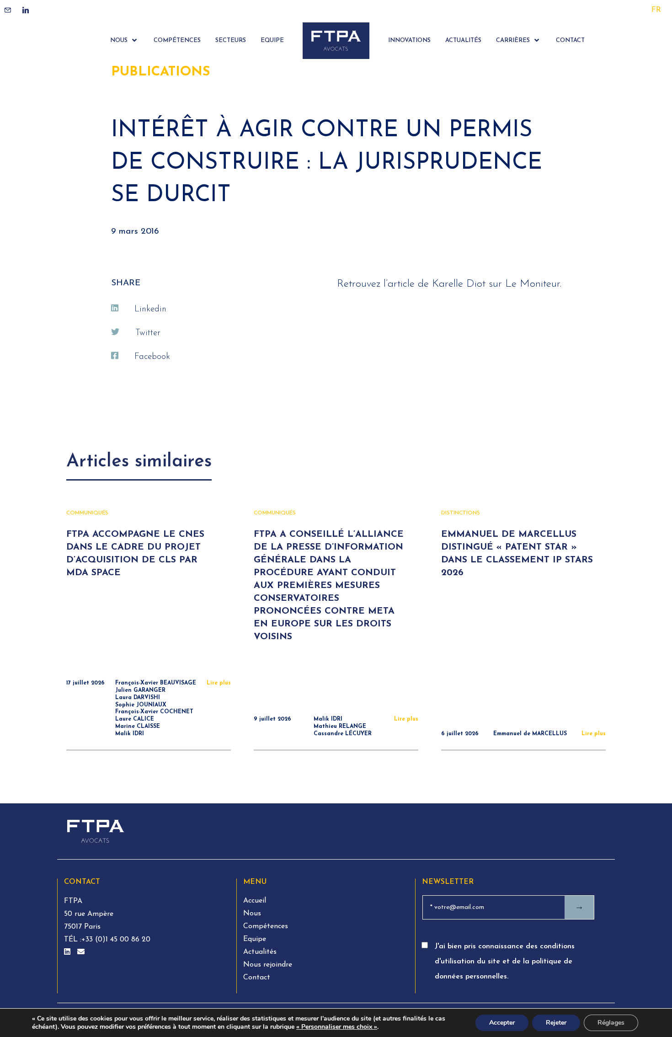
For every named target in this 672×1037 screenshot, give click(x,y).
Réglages (610, 1022)
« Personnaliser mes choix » (336, 1027)
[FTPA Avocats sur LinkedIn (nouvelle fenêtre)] (68, 952)
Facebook (152, 357)
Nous (252, 913)
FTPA (73, 901)
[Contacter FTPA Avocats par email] (81, 952)
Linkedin (150, 309)
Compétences (265, 926)
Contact (256, 977)
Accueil (254, 900)
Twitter (147, 333)
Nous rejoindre (267, 964)
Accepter (502, 1022)
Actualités (260, 952)
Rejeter (556, 1022)
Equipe (254, 939)
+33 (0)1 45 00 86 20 (115, 939)
